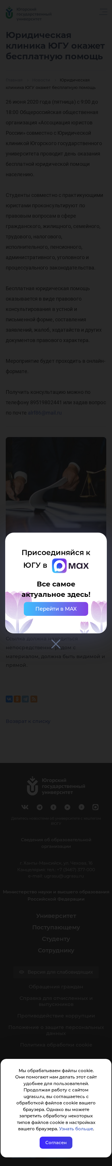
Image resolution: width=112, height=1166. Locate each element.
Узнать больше (76, 1128)
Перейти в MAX (56, 609)
